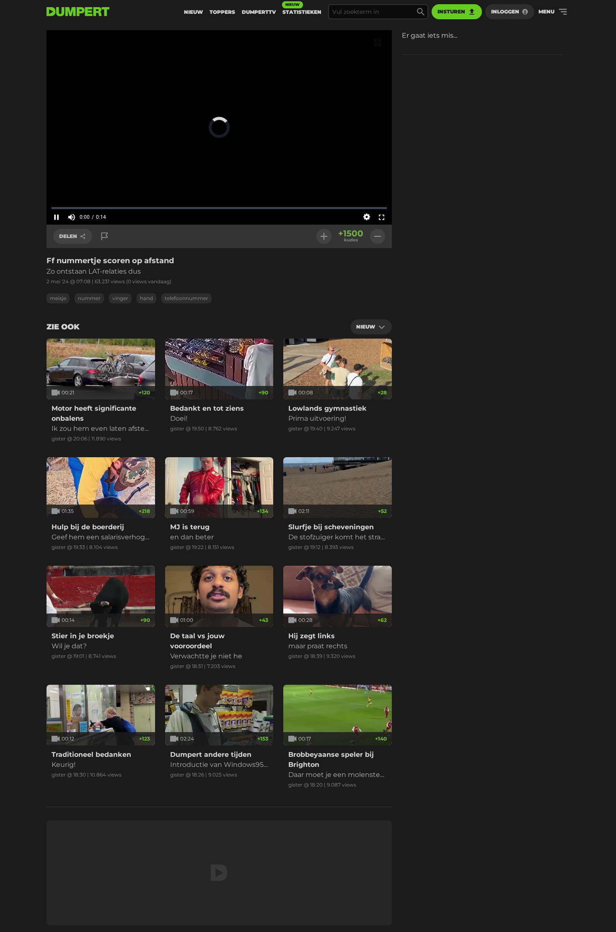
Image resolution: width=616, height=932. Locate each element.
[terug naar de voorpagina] (78, 11)
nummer (89, 298)
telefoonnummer (186, 298)
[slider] (219, 208)
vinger (120, 298)
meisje (58, 298)
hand (146, 298)
